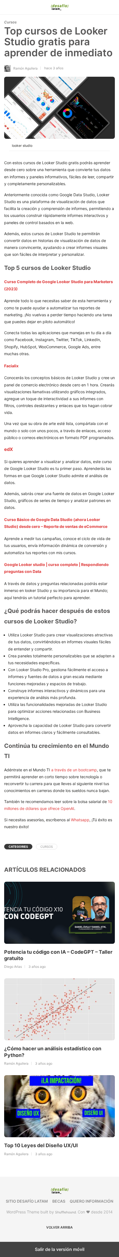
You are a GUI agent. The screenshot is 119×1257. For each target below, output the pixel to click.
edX (8, 449)
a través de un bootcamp (74, 769)
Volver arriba (59, 1227)
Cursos (10, 22)
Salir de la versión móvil (59, 1249)
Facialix (11, 365)
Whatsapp (80, 819)
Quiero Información (91, 1201)
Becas (58, 1201)
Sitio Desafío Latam (27, 1201)
